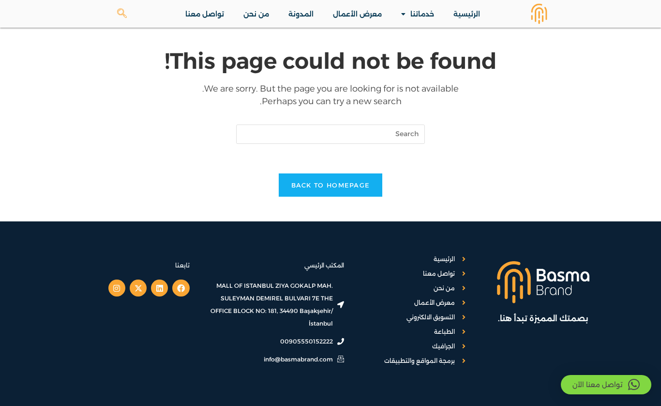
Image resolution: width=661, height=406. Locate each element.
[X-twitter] (138, 288)
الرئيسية (466, 14)
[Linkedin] (159, 288)
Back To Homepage (330, 185)
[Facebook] (180, 288)
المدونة (301, 14)
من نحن (256, 14)
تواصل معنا (204, 14)
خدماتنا (422, 14)
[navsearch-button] (126, 14)
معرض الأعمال (357, 14)
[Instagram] (116, 288)
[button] (606, 384)
